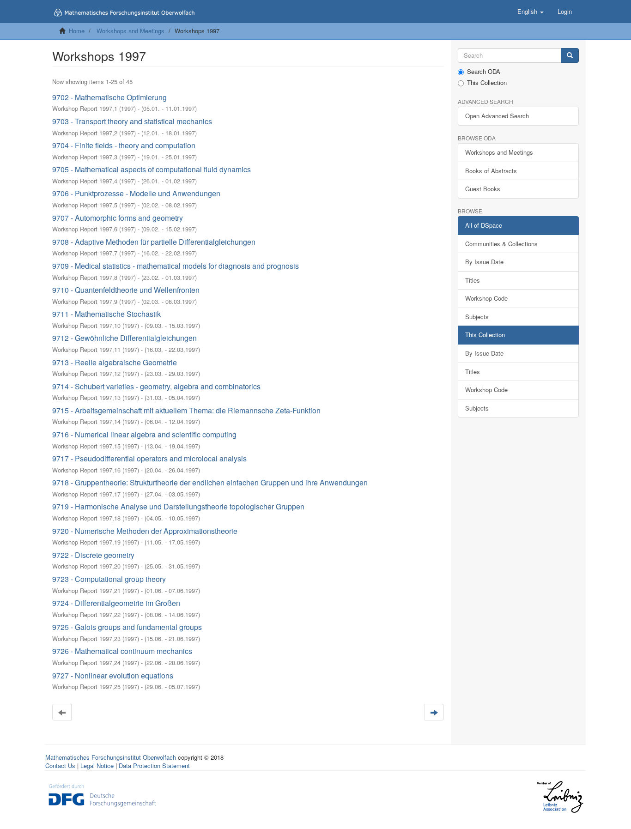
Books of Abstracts (491, 170)
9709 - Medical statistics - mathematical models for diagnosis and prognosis (175, 265)
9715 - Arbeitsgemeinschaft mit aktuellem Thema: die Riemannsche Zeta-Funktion (186, 410)
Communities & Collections (501, 243)
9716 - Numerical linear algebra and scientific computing (144, 434)
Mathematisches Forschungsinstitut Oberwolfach (110, 757)
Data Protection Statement (154, 765)
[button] (530, 11)
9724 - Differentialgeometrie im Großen (116, 603)
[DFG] (102, 794)
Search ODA (483, 71)
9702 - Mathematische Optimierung (109, 97)
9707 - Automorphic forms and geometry (117, 217)
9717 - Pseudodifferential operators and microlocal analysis (149, 458)
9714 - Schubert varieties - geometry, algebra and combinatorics (156, 386)
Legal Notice (97, 765)
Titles (472, 280)
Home (77, 30)
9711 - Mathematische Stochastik (106, 314)
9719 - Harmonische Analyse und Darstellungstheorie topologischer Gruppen (178, 506)
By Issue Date (484, 261)
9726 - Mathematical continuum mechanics (122, 651)
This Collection (487, 83)
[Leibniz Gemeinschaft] (560, 797)
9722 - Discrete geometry (93, 555)
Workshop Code (486, 298)
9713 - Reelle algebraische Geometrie (114, 362)
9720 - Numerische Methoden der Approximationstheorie (144, 531)
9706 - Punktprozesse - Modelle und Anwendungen (136, 193)
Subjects (477, 316)
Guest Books (482, 188)
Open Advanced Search (497, 115)
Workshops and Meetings (130, 30)
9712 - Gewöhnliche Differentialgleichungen (124, 338)
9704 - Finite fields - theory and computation (123, 145)
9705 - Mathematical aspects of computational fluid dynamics (151, 169)
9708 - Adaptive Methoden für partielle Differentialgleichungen (153, 241)
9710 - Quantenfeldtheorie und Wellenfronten (126, 289)
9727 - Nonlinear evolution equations (112, 675)
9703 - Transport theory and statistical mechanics (132, 121)
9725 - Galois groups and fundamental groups (127, 627)
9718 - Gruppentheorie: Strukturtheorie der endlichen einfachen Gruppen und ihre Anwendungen (210, 482)
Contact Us (60, 765)
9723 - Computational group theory (109, 579)
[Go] (570, 55)
